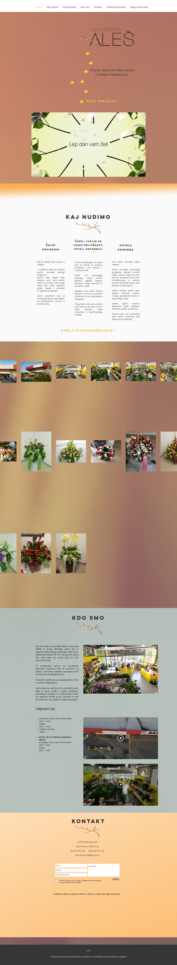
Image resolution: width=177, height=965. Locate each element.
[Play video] (121, 738)
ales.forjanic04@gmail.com (87, 855)
